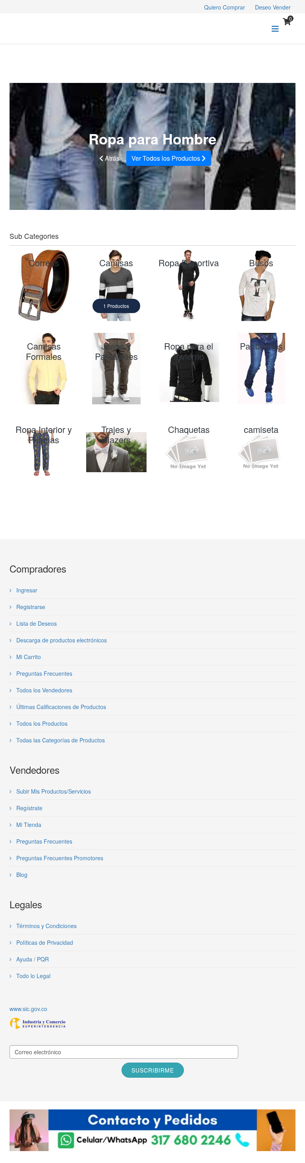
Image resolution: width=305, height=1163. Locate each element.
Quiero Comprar (224, 7)
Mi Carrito (28, 657)
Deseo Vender (273, 7)
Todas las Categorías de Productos (60, 740)
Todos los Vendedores (43, 690)
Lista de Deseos (36, 623)
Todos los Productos (41, 723)
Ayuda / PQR (32, 959)
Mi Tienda (28, 825)
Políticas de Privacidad (44, 942)
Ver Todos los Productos (166, 158)
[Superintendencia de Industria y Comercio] (152, 1023)
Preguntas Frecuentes (43, 673)
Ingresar (26, 590)
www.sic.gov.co (28, 1009)
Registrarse (30, 607)
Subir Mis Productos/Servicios (53, 791)
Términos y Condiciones (46, 926)
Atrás (111, 158)
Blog (21, 874)
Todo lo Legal (32, 976)
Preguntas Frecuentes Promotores (59, 858)
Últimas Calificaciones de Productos (60, 707)
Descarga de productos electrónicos (61, 640)
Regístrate (28, 808)
